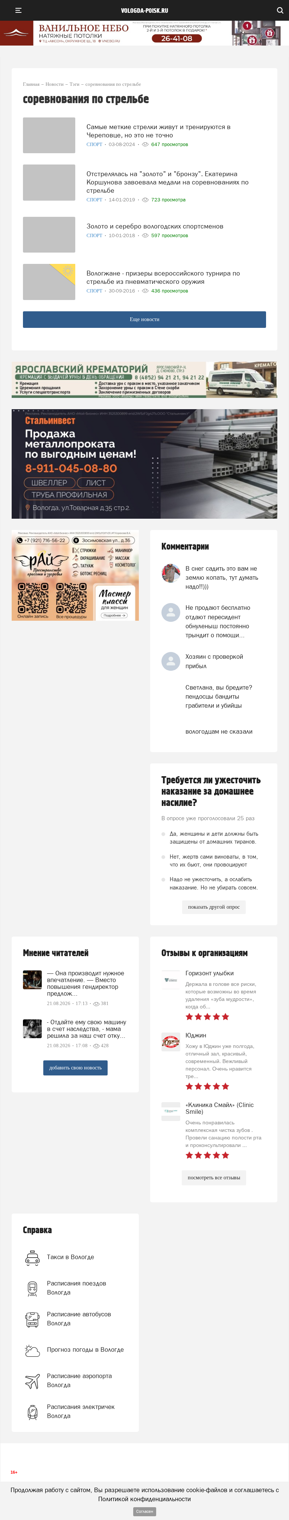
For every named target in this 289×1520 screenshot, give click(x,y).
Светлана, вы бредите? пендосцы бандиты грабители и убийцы (219, 697)
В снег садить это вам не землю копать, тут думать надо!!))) (222, 578)
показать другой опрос (214, 907)
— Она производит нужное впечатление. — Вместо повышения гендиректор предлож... (85, 983)
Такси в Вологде (70, 1257)
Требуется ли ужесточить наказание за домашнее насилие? (211, 792)
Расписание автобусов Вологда (79, 1318)
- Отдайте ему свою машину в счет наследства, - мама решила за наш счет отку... (86, 1029)
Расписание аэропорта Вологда (79, 1380)
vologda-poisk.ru (144, 11)
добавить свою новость (75, 1068)
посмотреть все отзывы (214, 1177)
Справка (37, 1230)
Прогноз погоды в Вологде (85, 1349)
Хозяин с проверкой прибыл (214, 661)
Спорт (95, 144)
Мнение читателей (55, 953)
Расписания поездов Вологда (76, 1287)
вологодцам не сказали (219, 731)
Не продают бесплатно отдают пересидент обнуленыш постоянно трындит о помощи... (218, 621)
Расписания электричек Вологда (81, 1411)
